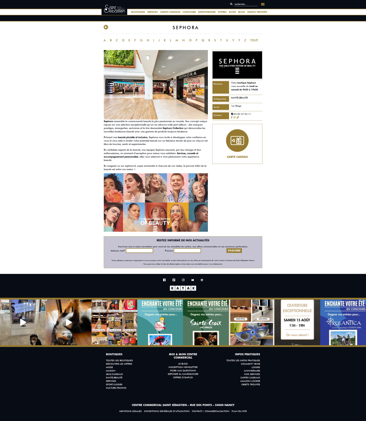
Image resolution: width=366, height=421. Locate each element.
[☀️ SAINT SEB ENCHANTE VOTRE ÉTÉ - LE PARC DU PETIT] (160, 322)
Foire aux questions (183, 370)
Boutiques (138, 12)
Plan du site (239, 411)
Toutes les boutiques (119, 360)
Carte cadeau (237, 157)
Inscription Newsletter (183, 367)
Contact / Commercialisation (210, 411)
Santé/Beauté (114, 377)
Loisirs (256, 367)
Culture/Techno (116, 388)
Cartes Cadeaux (170, 12)
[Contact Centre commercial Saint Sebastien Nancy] (262, 4)
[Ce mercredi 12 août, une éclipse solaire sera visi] (251, 322)
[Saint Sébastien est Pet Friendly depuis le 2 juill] (23, 322)
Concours (189, 12)
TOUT (254, 40)
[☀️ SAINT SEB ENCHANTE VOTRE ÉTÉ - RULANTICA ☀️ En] (343, 322)
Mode (109, 367)
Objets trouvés (257, 12)
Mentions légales (130, 411)
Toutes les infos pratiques (243, 360)
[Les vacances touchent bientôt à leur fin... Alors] (114, 322)
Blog (241, 12)
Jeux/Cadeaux (114, 374)
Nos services (252, 374)
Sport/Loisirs (114, 384)
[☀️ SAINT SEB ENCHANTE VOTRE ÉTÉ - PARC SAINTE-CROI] (206, 322)
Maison (110, 370)
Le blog (183, 363)
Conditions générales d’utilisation (167, 411)
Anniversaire (207, 12)
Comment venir (250, 364)
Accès (232, 12)
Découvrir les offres (119, 364)
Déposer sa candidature (183, 374)
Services (152, 12)
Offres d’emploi (183, 377)
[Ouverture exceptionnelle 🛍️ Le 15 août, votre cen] (297, 322)
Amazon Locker (250, 381)
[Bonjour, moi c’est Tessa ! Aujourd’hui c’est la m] (69, 322)
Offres (222, 12)
